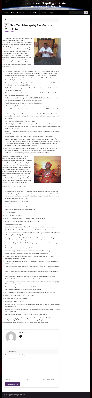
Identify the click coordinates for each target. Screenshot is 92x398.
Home (6, 13)
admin (6, 31)
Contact (43, 13)
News (12, 13)
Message (12, 31)
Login (51, 13)
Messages (20, 13)
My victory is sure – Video (14, 20)
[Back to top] (88, 394)
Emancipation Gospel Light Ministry (46, 3)
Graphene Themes (16, 395)
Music (29, 13)
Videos (35, 13)
